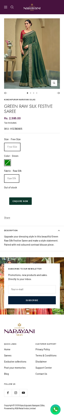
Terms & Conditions (45, 355)
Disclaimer (41, 361)
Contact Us (41, 373)
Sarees (7, 355)
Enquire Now (20, 201)
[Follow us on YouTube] (23, 393)
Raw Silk (11, 178)
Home (7, 349)
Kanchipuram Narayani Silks (19, 99)
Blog (6, 373)
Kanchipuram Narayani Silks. (32, 405)
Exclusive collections (15, 361)
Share (7, 217)
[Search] (12, 7)
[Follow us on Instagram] (15, 393)
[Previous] (5, 93)
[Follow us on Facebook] (8, 393)
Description (11, 230)
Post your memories (15, 367)
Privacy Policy (42, 349)
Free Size (12, 146)
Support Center (43, 367)
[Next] (58, 93)
